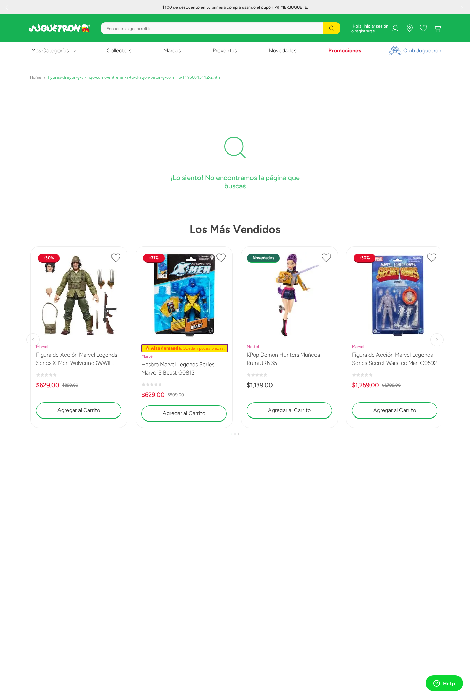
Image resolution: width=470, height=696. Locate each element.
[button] (231, 434)
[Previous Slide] (7, 7)
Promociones (344, 50)
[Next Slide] (462, 7)
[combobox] (220, 28)
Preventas (225, 50)
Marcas (172, 50)
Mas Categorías (50, 50)
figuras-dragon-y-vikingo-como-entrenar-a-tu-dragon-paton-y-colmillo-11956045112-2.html (135, 77)
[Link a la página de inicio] (36, 77)
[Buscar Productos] (331, 28)
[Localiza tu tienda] (410, 28)
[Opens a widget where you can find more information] (444, 684)
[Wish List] (423, 28)
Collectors (119, 50)
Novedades (282, 50)
